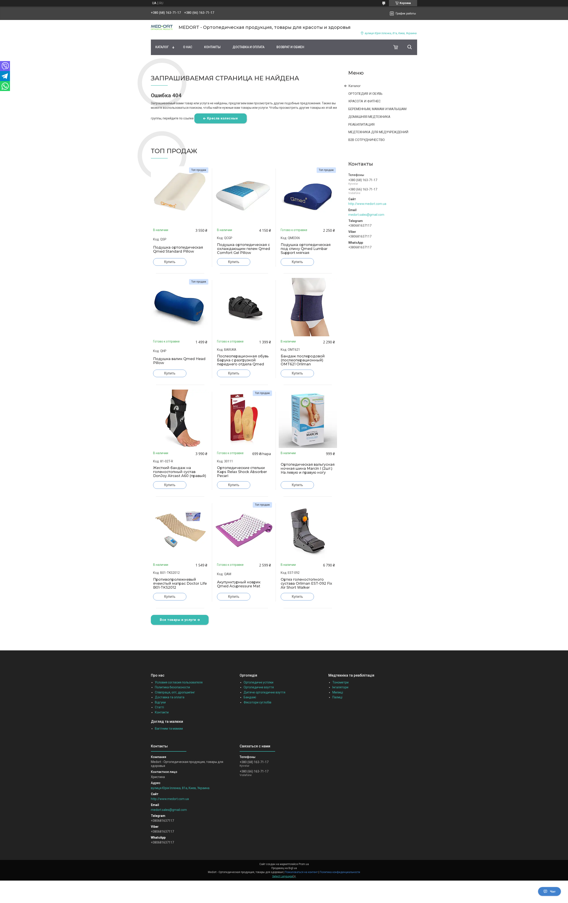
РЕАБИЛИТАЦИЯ (361, 125)
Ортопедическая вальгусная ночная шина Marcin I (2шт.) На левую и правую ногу (308, 469)
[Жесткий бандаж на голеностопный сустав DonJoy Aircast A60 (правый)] (180, 418)
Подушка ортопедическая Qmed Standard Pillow (178, 249)
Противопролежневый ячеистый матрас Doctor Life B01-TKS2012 (180, 584)
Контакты (212, 47)
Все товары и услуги (178, 620)
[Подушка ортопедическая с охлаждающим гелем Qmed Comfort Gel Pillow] (244, 195)
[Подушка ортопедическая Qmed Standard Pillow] (180, 195)
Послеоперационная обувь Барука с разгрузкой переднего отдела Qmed (243, 360)
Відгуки (160, 702)
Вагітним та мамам (169, 728)
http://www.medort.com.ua (367, 204)
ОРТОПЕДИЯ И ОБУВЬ (365, 94)
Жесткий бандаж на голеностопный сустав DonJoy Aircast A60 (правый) (179, 472)
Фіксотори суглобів (257, 702)
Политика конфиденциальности (340, 872)
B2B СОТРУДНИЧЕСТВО (366, 140)
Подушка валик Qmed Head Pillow (179, 361)
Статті (159, 707)
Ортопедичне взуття (259, 687)
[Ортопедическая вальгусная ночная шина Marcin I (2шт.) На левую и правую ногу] (307, 418)
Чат (553, 891)
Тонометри (340, 682)
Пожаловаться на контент (301, 872)
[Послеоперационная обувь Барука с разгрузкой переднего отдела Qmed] (244, 307)
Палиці (337, 697)
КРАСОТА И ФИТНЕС (364, 101)
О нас (187, 47)
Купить (169, 262)
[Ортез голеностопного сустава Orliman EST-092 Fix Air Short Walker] (307, 530)
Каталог (162, 47)
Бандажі (250, 697)
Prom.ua (304, 864)
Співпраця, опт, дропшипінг (175, 692)
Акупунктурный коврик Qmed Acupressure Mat (238, 584)
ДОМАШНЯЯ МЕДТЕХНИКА (369, 117)
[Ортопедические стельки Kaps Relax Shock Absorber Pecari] (244, 418)
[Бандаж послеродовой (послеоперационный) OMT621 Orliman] (307, 307)
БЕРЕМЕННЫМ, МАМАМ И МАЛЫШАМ (377, 109)
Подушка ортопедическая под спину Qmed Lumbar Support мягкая (306, 249)
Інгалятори (340, 687)
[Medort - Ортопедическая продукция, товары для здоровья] (162, 27)
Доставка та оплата (169, 697)
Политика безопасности (172, 687)
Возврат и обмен (290, 47)
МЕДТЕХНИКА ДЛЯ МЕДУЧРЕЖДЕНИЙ (378, 132)
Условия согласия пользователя (179, 682)
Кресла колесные (222, 118)
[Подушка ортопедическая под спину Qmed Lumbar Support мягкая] (307, 195)
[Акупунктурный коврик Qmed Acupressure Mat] (244, 530)
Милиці (337, 692)
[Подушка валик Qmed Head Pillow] (180, 307)
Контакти (162, 712)
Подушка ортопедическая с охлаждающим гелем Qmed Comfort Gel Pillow (243, 249)
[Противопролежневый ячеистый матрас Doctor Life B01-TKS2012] (180, 530)
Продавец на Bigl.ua (284, 868)
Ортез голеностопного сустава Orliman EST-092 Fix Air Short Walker (306, 584)
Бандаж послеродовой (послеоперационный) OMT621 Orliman (303, 360)
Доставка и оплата (248, 47)
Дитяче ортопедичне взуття (264, 692)
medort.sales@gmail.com (366, 214)
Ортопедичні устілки (258, 682)
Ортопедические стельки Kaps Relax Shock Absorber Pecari (242, 472)
